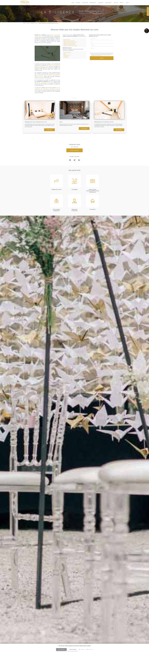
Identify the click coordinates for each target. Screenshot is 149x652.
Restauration (100, 2)
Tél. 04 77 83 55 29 (57, 20)
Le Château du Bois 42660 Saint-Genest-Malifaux (91, 13)
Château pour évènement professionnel (70, 42)
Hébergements (93, 2)
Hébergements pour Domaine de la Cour (36, 122)
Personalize (82, 649)
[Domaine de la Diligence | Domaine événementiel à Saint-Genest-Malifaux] (24, 3)
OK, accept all (61, 649)
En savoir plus (49, 129)
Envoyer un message (74, 150)
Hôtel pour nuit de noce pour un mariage (70, 45)
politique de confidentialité (97, 55)
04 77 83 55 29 (74, 147)
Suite (60, 122)
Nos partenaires (108, 2)
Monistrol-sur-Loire (34, 23)
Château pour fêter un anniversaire (69, 43)
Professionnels (85, 2)
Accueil (73, 2)
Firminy (65, 53)
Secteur (28, 23)
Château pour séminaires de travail (69, 44)
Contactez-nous (91, 20)
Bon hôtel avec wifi (67, 39)
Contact (127, 2)
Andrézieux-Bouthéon (67, 52)
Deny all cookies (73, 649)
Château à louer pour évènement (69, 40)
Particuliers (78, 2)
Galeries (121, 2)
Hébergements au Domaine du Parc (103, 122)
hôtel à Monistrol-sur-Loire (44, 82)
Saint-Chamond (66, 56)
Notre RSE (116, 2)
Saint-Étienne (66, 57)
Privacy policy (90, 649)
